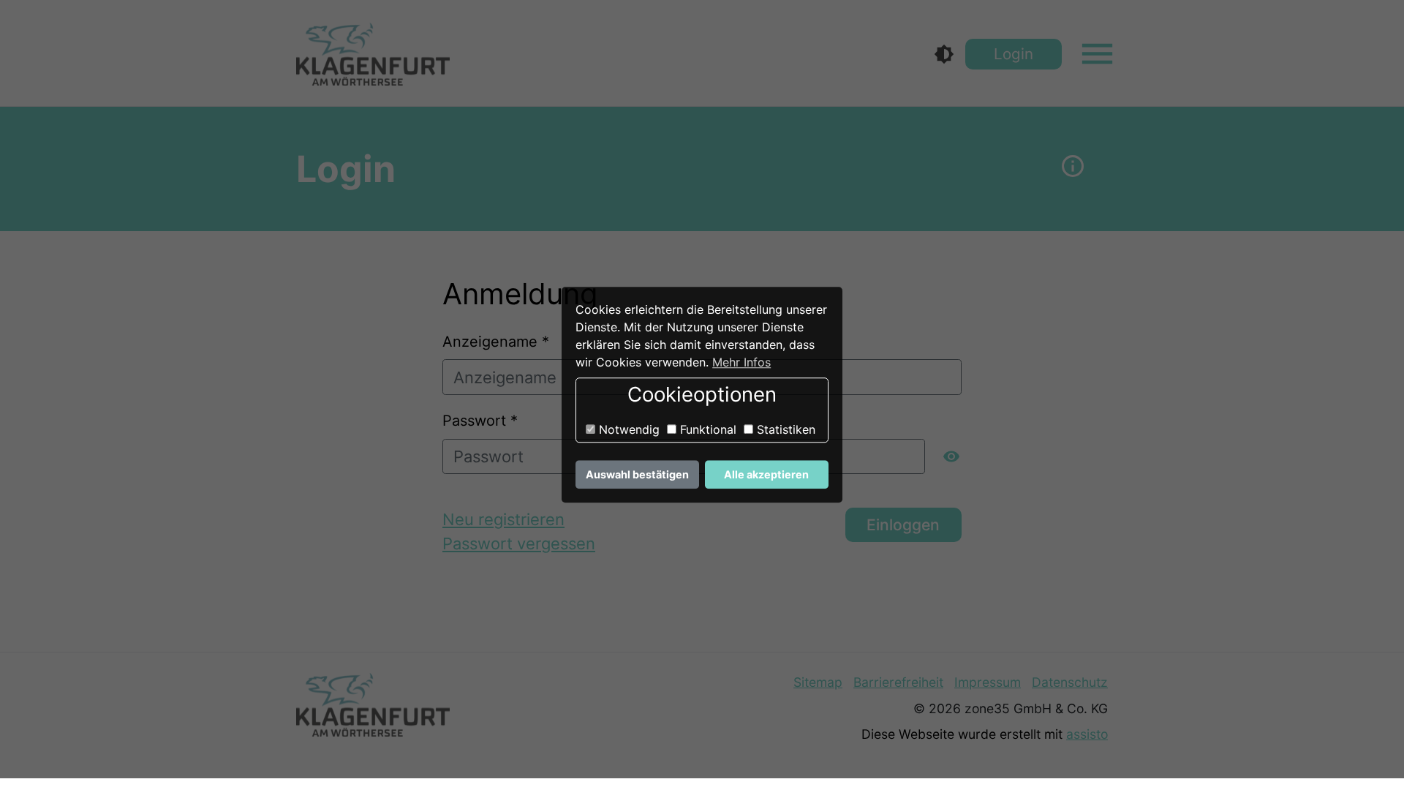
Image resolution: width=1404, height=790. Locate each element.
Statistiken (784, 429)
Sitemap (817, 682)
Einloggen (903, 525)
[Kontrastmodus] (944, 54)
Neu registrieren (503, 519)
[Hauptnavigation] (1097, 53)
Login (1013, 54)
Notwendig (627, 429)
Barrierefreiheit (898, 682)
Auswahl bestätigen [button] (637, 474)
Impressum (987, 682)
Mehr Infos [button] (741, 362)
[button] (1073, 169)
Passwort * (480, 420)
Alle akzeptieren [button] (766, 474)
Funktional (706, 429)
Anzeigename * (495, 341)
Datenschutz (1070, 682)
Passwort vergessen (518, 543)
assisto (1087, 734)
